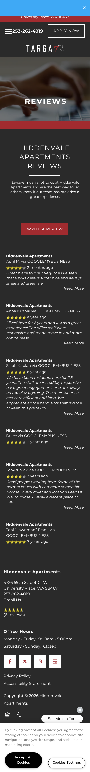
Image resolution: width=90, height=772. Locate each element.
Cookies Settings (67, 762)
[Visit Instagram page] (40, 661)
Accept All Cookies (23, 760)
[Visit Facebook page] (10, 661)
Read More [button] (74, 288)
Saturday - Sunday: (22, 646)
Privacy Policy (17, 676)
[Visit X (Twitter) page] (25, 661)
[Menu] (8, 31)
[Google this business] (55, 661)
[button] (84, 8)
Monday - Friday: (20, 639)
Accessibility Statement (27, 683)
